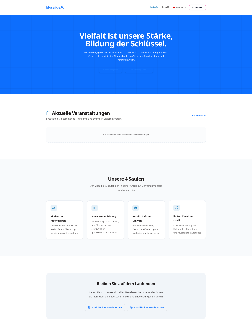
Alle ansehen (197, 115)
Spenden (199, 7)
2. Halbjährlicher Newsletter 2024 (149, 307)
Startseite (154, 7)
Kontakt (165, 7)
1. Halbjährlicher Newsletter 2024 (107, 307)
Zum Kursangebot (137, 69)
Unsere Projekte (110, 69)
